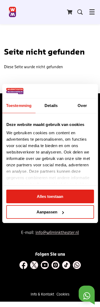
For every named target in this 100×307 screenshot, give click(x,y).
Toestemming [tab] (18, 105)
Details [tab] (51, 105)
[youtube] (45, 265)
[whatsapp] (77, 265)
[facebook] (23, 265)
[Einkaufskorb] (70, 12)
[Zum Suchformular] (80, 12)
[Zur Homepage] (12, 12)
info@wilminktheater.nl (57, 233)
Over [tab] (82, 105)
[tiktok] (66, 265)
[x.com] (34, 265)
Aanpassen (47, 212)
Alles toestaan (50, 196)
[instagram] (55, 265)
